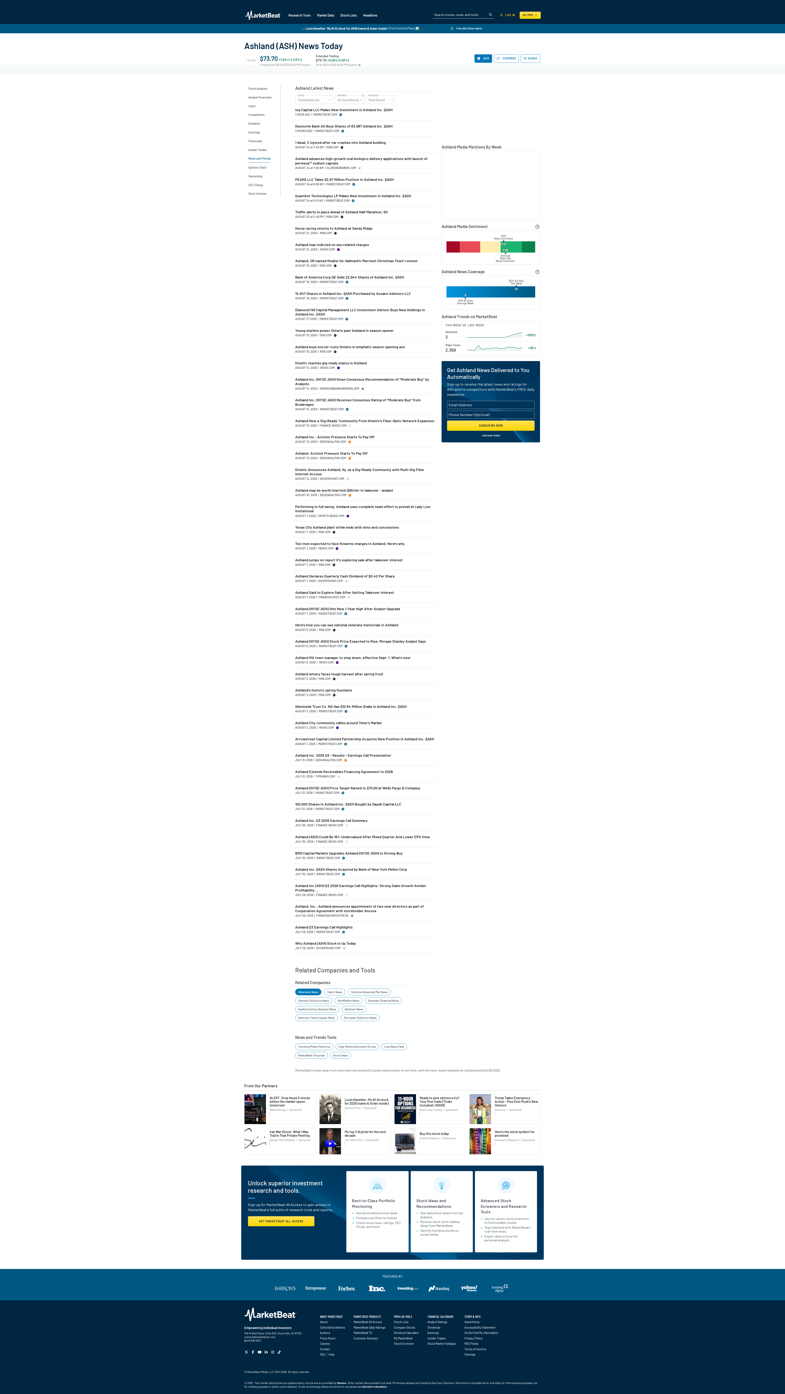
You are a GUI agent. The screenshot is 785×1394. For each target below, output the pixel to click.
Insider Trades (436, 1338)
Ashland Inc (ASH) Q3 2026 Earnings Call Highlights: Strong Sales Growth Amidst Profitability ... (360, 888)
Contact (325, 1349)
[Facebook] (253, 1352)
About (324, 1322)
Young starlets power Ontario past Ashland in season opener (344, 330)
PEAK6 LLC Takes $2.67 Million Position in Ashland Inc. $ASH (344, 179)
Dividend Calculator (406, 1333)
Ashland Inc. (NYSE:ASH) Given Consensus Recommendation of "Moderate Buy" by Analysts (362, 381)
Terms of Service (475, 1349)
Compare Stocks (404, 1327)
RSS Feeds (471, 1343)
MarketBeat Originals (311, 1055)
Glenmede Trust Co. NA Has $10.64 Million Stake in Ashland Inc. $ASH (351, 706)
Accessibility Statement (480, 1327)
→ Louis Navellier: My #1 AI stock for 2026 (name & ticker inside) (344, 28)
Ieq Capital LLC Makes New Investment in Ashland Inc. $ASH (343, 110)
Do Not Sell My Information (481, 1333)
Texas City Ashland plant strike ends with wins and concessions (347, 527)
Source (300, 95)
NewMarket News (348, 1000)
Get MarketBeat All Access (281, 1221)
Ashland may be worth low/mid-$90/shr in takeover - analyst (344, 490)
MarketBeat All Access (368, 1322)
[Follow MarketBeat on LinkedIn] (266, 1352)
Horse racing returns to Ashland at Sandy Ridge (333, 228)
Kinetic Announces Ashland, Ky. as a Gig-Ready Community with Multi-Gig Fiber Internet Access (359, 472)
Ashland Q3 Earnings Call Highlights (324, 927)
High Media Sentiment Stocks (357, 1046)
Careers (325, 1343)
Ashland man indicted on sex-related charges (332, 245)
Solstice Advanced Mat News (369, 992)
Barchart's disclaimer (374, 1386)
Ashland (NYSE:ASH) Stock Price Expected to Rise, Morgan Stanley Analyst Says (360, 641)
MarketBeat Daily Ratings (369, 1327)
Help (331, 1354)
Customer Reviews (366, 1338)
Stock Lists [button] (348, 15)
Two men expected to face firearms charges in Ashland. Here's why (350, 543)
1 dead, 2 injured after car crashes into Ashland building (340, 142)
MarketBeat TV (363, 1333)
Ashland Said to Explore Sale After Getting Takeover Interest (344, 592)
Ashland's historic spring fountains (323, 690)
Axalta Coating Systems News (317, 1009)
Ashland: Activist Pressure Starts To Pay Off (331, 453)
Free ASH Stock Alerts (469, 28)
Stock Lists (401, 1322)
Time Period (373, 95)
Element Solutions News (313, 1000)
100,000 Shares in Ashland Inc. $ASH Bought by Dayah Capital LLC (348, 804)
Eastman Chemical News (383, 1000)
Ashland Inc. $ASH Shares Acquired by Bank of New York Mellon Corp (351, 869)
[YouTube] (260, 1352)
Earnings (433, 1333)
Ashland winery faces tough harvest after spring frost (339, 674)
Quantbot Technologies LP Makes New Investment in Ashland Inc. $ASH (353, 196)
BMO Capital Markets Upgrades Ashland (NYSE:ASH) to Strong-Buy (349, 853)
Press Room (327, 1338)
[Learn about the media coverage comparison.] (537, 272)
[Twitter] (246, 1352)
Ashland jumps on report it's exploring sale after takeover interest (349, 560)
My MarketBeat (403, 1338)
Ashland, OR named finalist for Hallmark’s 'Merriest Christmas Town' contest (356, 261)
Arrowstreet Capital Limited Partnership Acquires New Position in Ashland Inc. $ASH (364, 739)
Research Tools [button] (299, 15)
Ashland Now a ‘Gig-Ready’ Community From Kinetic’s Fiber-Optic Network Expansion (364, 421)
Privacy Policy (473, 1338)
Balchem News (354, 1009)
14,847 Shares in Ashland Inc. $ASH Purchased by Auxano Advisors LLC (353, 293)
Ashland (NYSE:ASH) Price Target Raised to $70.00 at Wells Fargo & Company (357, 788)
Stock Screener (404, 1343)
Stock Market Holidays (441, 1343)
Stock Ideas (340, 1055)
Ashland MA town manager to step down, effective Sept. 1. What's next (352, 658)
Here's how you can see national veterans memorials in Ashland (346, 625)
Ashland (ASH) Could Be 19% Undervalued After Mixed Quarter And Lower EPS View (362, 837)
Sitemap (469, 1354)
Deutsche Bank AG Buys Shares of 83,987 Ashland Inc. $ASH (343, 126)
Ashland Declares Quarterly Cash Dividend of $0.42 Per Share (345, 576)
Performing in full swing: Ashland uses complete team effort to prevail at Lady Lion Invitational (363, 509)
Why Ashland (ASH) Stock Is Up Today (325, 943)
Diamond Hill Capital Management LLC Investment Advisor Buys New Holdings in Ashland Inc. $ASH (360, 312)
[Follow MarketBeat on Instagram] (273, 1352)
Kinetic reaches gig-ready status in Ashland (331, 363)
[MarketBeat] (263, 15)
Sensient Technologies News (316, 1017)
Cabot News (334, 992)
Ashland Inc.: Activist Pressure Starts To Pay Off (335, 437)
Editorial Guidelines (332, 1327)
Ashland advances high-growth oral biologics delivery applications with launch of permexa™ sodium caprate (361, 161)
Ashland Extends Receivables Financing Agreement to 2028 (344, 772)
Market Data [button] (325, 15)
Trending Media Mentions (314, 1046)
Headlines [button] (370, 15)
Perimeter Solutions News (360, 1017)
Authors (325, 1333)
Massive (341, 1383)
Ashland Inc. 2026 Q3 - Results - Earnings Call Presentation (343, 755)
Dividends (433, 1327)
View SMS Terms (491, 435)
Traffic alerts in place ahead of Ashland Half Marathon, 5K (341, 212)
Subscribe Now (491, 425)
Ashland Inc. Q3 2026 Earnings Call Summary (331, 820)
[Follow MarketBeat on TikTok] (279, 1352)
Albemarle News (308, 992)
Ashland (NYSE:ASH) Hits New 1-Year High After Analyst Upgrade (347, 609)
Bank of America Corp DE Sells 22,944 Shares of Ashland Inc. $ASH (349, 277)
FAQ (322, 1354)
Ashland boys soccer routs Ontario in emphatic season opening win (350, 347)
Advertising (471, 1322)
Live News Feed (394, 1046)
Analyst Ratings (437, 1322)
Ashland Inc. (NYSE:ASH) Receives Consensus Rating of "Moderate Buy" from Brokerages (358, 402)
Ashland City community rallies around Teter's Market (338, 723)
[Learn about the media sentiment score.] (537, 227)
